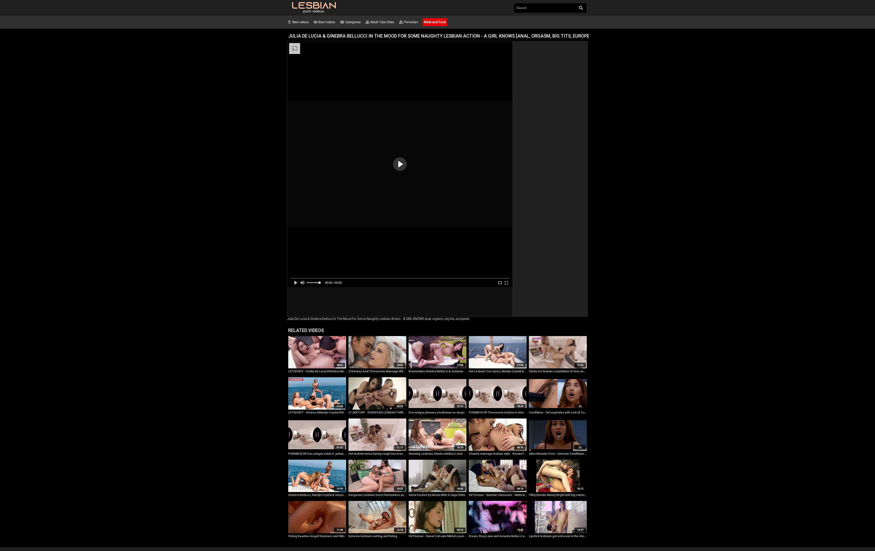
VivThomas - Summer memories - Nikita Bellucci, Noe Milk (498, 495)
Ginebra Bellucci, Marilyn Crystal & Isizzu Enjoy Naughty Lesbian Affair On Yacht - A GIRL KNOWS (317, 495)
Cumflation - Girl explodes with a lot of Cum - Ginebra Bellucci (558, 412)
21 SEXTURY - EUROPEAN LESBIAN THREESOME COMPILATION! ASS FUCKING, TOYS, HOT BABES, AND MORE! (377, 412)
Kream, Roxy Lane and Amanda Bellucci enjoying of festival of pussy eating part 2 (498, 536)
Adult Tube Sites (379, 22)
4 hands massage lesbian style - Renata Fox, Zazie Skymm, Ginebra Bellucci (498, 453)
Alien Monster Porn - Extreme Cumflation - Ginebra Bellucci (558, 453)
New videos (298, 22)
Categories (350, 22)
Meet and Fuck (435, 22)
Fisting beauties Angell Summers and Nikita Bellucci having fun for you (317, 536)
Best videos (324, 22)
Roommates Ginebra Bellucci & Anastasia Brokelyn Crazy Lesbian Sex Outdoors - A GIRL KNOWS (437, 371)
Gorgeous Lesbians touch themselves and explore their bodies (377, 495)
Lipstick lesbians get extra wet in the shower (558, 536)
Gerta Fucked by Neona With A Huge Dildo (437, 495)
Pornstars (408, 22)
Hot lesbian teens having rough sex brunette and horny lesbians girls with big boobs (377, 453)
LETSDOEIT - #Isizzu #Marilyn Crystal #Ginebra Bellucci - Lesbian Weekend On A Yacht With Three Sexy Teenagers (317, 412)
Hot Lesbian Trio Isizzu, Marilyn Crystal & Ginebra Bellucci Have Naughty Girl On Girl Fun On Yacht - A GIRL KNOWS (498, 371)
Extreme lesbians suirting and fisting (372, 536)
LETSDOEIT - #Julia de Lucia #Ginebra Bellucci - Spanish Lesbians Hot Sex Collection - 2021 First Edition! (317, 371)
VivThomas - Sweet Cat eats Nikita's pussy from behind (437, 536)
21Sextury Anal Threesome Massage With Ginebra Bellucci (377, 371)
